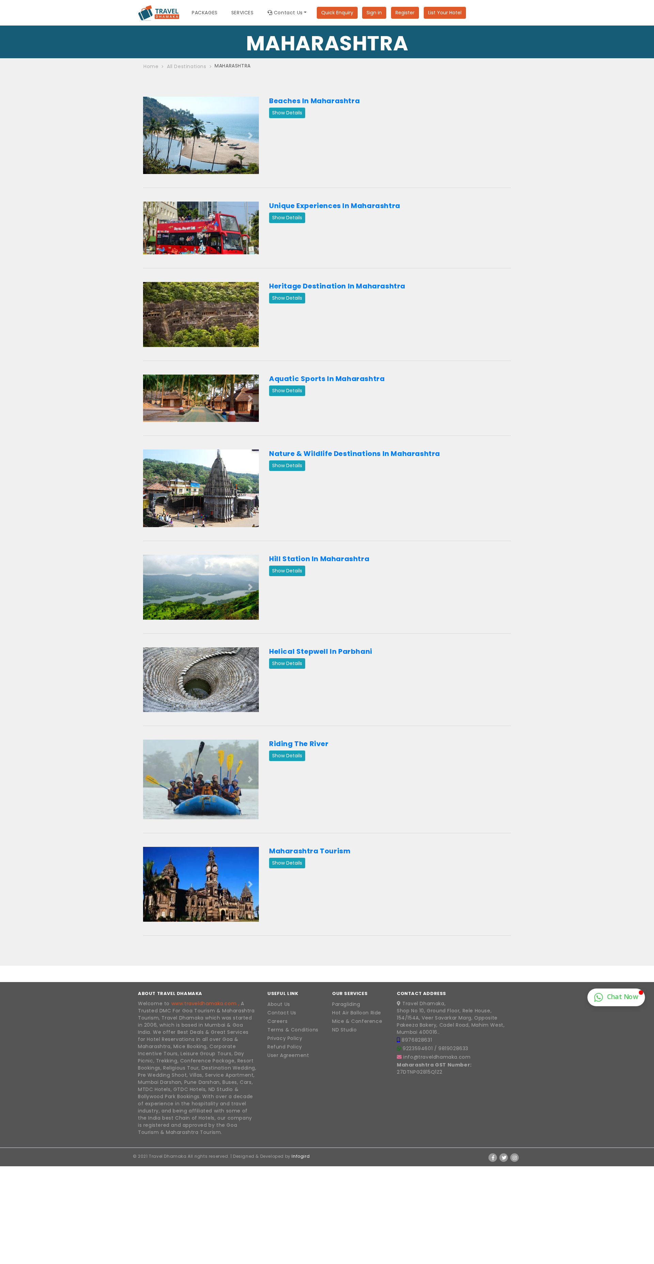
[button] (151, 135)
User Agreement (288, 1055)
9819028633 (453, 1048)
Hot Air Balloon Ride (356, 1012)
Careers (277, 1021)
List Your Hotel (445, 12)
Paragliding (346, 1004)
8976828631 (417, 1040)
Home (150, 66)
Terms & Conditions (292, 1029)
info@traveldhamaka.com (436, 1057)
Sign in (374, 12)
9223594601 (418, 1048)
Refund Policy (284, 1046)
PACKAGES (205, 12)
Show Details (287, 112)
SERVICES (242, 12)
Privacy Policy (284, 1038)
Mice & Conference (357, 1021)
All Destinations (186, 66)
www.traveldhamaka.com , (205, 1003)
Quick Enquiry (337, 12)
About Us (278, 1004)
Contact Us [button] (287, 12)
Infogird (301, 1156)
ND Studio (344, 1029)
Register (405, 12)
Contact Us (281, 1012)
